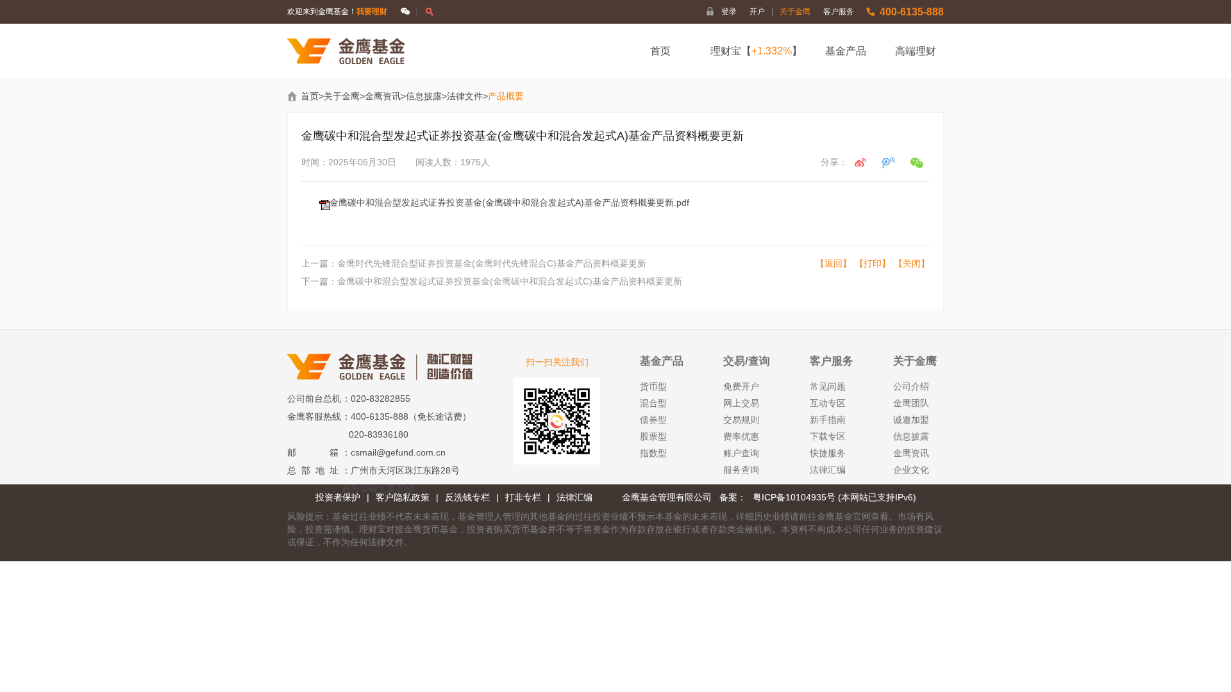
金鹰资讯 (383, 96)
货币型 (653, 386)
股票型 (653, 436)
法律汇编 (828, 470)
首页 (660, 50)
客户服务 (838, 11)
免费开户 (741, 386)
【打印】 (873, 263)
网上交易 (741, 403)
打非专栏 (523, 497)
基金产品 (845, 50)
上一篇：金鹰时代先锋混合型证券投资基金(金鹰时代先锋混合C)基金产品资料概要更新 (473, 263)
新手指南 (828, 420)
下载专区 (828, 436)
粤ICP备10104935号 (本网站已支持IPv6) (834, 497)
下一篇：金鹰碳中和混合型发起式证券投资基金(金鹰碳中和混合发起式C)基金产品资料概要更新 (491, 281)
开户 (761, 11)
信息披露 (424, 96)
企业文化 (911, 470)
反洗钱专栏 (467, 497)
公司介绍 (911, 386)
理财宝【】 (756, 50)
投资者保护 (337, 497)
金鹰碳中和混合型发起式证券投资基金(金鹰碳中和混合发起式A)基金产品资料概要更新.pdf (509, 202)
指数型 (653, 453)
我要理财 (371, 11)
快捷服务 (828, 453)
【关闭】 (912, 263)
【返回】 (833, 263)
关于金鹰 (795, 11)
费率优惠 (741, 436)
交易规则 (741, 420)
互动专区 (828, 403)
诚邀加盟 (911, 420)
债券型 (653, 420)
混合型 (653, 403)
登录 (729, 11)
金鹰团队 (911, 403)
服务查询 (741, 470)
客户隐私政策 (403, 497)
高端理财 (915, 50)
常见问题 (828, 386)
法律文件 (465, 96)
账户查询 (741, 453)
